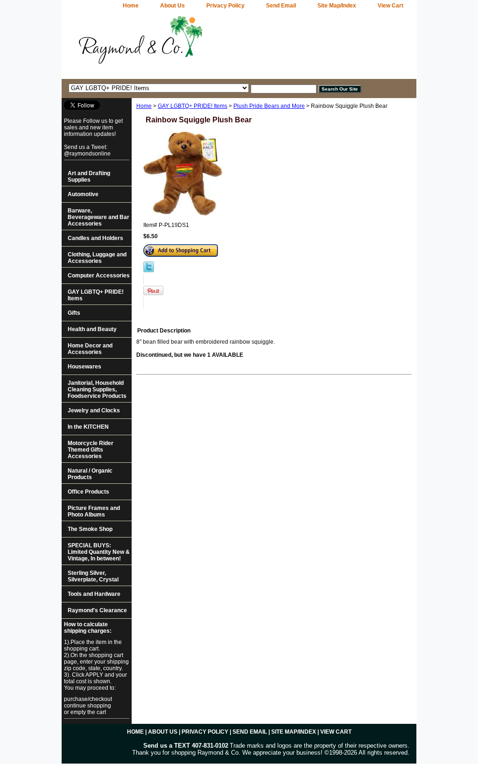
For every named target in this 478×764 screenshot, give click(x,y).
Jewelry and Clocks (94, 410)
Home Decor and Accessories (90, 348)
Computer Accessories (99, 275)
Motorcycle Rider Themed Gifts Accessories (90, 450)
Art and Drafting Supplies (89, 176)
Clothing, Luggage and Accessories (97, 257)
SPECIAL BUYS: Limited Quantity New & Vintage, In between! (99, 552)
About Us (172, 5)
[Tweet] (148, 270)
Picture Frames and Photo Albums (94, 511)
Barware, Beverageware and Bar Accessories (98, 217)
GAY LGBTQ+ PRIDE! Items (192, 106)
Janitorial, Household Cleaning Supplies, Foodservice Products (97, 389)
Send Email (281, 5)
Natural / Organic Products (90, 474)
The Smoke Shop (90, 529)
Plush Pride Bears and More (269, 106)
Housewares (84, 366)
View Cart (390, 5)
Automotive (83, 194)
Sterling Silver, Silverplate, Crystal (93, 576)
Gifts (74, 313)
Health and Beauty (92, 329)
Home (144, 106)
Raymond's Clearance (97, 610)
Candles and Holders (95, 238)
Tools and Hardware (94, 594)
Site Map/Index (336, 5)
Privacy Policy (225, 5)
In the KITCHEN (88, 427)
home (131, 5)
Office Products (88, 491)
